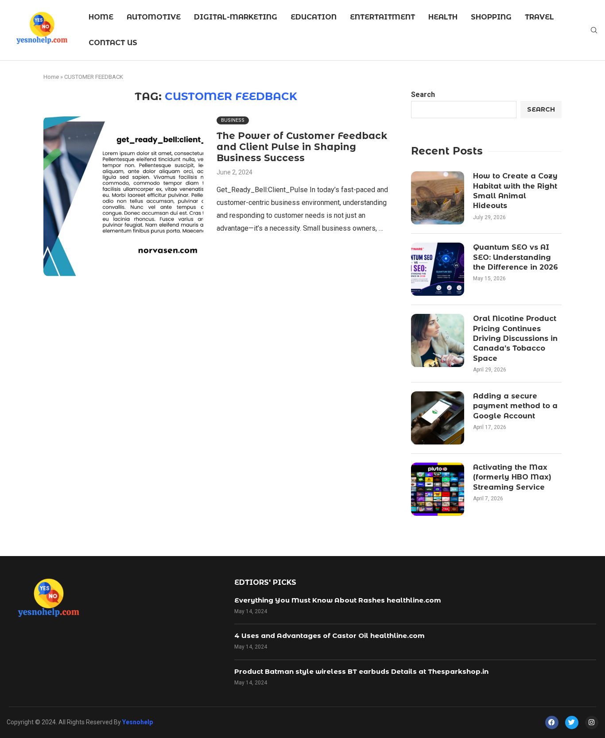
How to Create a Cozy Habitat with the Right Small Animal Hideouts (515, 191)
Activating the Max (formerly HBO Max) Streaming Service (512, 477)
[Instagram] (591, 722)
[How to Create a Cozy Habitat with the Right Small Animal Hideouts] (437, 197)
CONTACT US (113, 43)
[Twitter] (571, 722)
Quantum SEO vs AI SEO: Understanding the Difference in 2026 (515, 257)
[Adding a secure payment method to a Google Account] (437, 417)
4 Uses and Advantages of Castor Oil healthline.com (329, 635)
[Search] (593, 30)
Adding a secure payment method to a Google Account (515, 406)
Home (51, 76)
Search (423, 94)
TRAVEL (539, 17)
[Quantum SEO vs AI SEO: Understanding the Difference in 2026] (437, 269)
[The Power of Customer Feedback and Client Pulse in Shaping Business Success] (123, 196)
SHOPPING (491, 17)
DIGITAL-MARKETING (235, 17)
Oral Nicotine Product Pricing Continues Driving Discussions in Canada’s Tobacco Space (515, 338)
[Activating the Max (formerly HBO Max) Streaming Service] (437, 489)
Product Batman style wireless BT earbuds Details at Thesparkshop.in (361, 671)
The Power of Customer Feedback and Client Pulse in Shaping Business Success (302, 146)
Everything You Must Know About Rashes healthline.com (337, 600)
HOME (101, 17)
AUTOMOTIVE (154, 17)
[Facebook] (551, 722)
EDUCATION (314, 17)
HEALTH (443, 17)
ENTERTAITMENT (382, 17)
